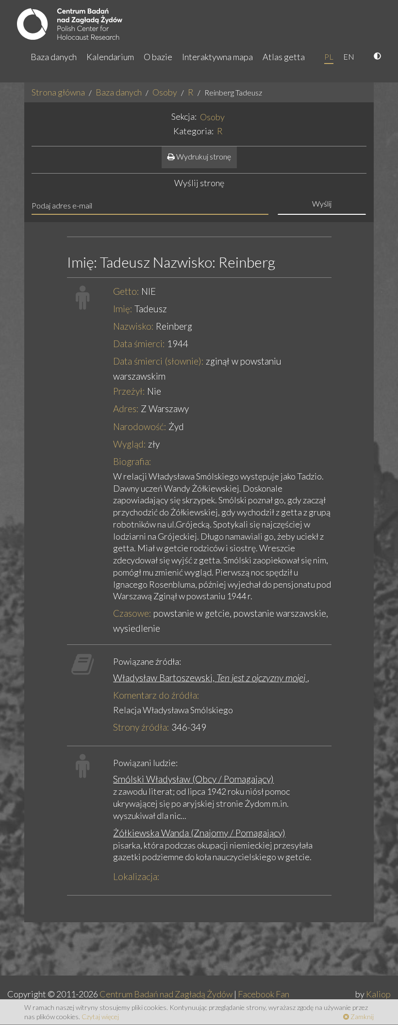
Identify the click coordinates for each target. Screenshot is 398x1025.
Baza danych (54, 56)
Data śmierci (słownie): (158, 361)
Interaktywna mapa (217, 56)
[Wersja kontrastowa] (378, 57)
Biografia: (132, 461)
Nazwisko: (133, 326)
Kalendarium (110, 56)
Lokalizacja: (136, 876)
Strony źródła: (141, 727)
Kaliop (378, 994)
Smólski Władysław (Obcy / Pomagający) (193, 779)
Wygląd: (129, 443)
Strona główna (58, 92)
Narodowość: (139, 426)
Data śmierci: (139, 343)
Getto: (126, 291)
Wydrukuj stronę (203, 156)
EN (348, 56)
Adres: (126, 408)
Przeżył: (129, 391)
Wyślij (322, 203)
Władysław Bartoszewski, (210, 677)
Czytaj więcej (100, 1016)
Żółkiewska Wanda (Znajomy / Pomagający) (199, 832)
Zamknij (361, 1016)
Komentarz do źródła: (156, 695)
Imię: (123, 308)
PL (328, 56)
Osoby (164, 92)
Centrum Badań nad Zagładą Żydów (166, 994)
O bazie (158, 56)
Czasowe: (132, 613)
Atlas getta (284, 56)
